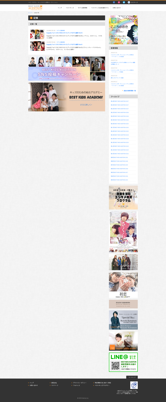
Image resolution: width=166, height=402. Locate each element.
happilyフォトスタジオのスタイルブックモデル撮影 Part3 (64, 44)
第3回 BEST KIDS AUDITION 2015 (119, 180)
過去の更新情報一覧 (130, 91)
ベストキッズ (70, 8)
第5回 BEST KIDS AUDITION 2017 (119, 172)
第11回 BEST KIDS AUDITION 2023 (120, 150)
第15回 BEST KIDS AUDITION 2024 (120, 135)
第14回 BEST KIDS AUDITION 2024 (120, 138)
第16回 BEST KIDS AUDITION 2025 (120, 131)
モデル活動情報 (82, 8)
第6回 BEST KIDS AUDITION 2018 (119, 168)
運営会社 (54, 383)
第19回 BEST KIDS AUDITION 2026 (120, 120)
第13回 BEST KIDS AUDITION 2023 (120, 142)
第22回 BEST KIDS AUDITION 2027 (120, 108)
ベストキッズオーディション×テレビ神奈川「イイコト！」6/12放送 (122, 84)
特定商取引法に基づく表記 (103, 383)
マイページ (54, 385)
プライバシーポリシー (80, 383)
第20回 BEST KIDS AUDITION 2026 (120, 116)
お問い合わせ (117, 8)
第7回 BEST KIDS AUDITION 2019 (119, 165)
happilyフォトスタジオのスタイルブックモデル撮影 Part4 (64, 33)
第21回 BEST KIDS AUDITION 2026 (120, 112)
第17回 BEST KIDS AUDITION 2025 (120, 127)
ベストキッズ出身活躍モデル (100, 8)
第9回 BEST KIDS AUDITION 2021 (119, 157)
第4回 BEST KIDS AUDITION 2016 (119, 176)
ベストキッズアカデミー (102, 385)
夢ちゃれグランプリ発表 (117, 78)
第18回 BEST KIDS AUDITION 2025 (120, 123)
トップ (60, 8)
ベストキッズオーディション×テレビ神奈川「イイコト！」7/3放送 (122, 71)
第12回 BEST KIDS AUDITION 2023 (120, 146)
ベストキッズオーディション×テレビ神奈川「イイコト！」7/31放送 (122, 55)
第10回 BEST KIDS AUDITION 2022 (120, 153)
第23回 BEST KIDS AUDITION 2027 (120, 105)
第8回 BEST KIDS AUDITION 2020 (119, 161)
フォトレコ (76, 385)
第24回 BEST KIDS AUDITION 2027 (120, 101)
